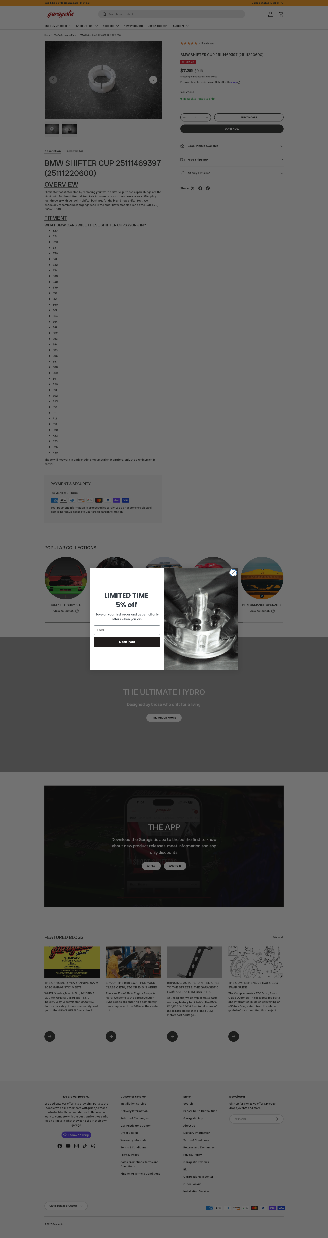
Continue (127, 641)
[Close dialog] (233, 572)
